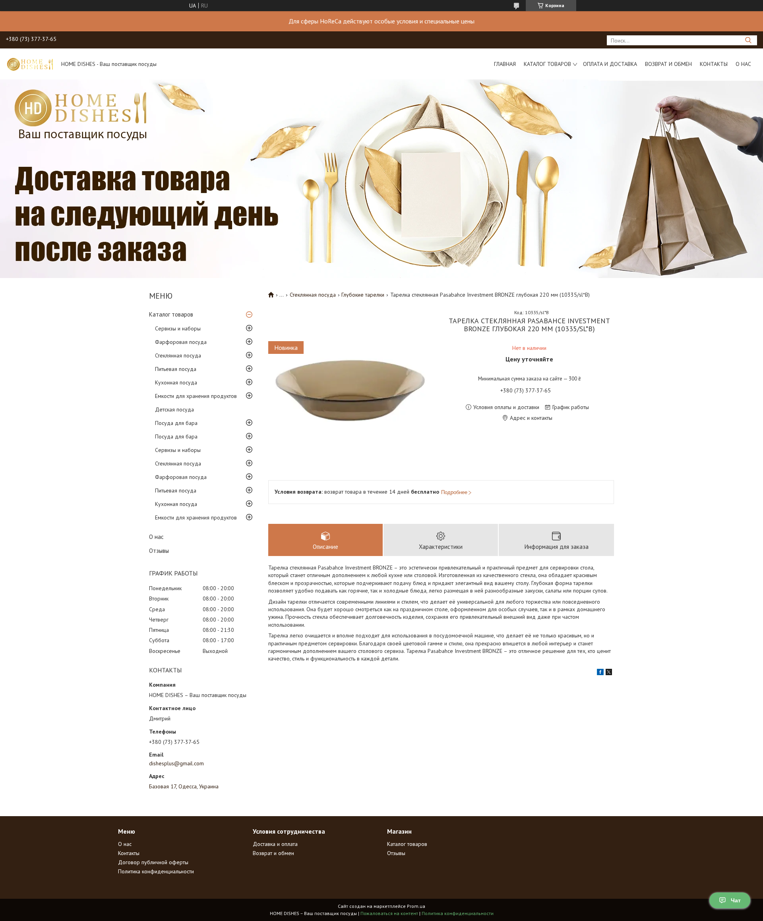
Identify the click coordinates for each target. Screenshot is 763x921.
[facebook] (600, 673)
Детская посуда (174, 409)
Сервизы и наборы (178, 328)
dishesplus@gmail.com (176, 763)
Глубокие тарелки (362, 294)
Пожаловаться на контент (389, 913)
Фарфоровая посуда (181, 342)
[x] (609, 673)
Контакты (714, 64)
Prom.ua (416, 906)
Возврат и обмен (668, 64)
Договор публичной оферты (153, 862)
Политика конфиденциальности (156, 871)
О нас (743, 64)
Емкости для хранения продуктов (196, 396)
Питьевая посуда (175, 369)
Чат (736, 900)
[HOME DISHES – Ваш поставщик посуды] (30, 64)
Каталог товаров (547, 64)
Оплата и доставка (610, 64)
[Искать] (748, 40)
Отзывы (159, 550)
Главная (505, 64)
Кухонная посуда (176, 382)
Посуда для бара (176, 423)
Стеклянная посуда (178, 355)
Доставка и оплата (275, 844)
